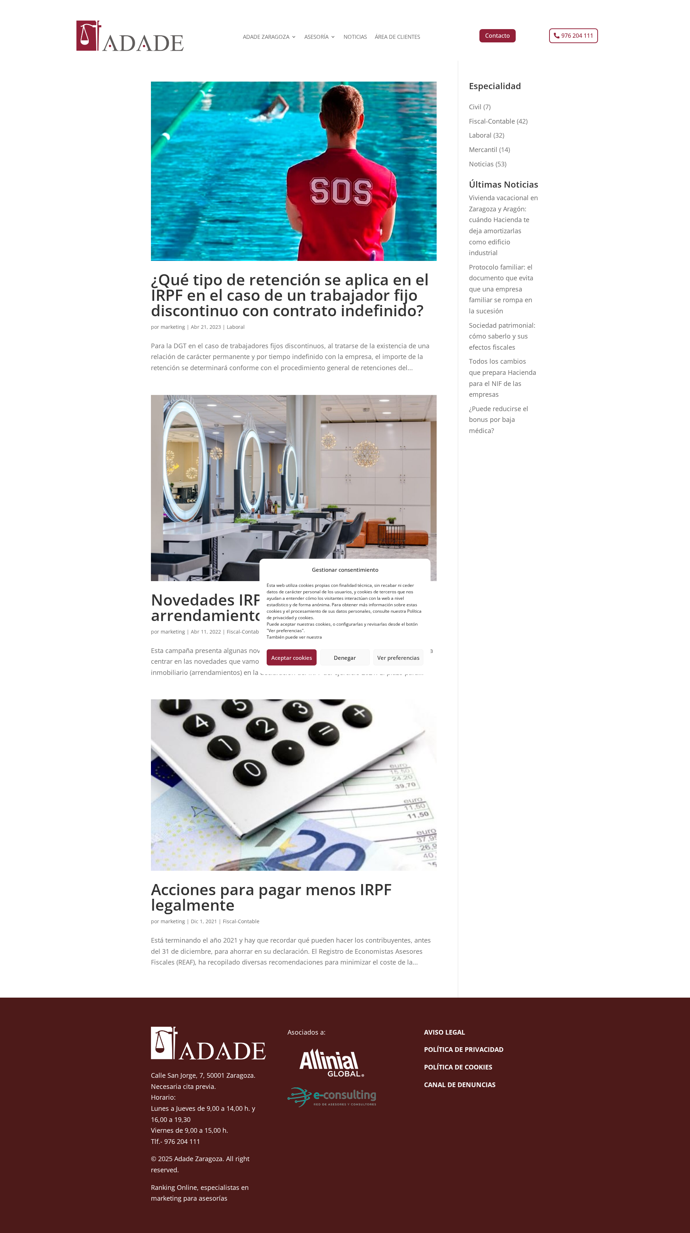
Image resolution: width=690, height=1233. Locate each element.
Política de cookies (458, 1067)
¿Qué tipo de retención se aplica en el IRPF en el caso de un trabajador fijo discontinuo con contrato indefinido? (290, 295)
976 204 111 (577, 36)
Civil (475, 106)
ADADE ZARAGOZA (266, 37)
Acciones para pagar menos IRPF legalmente (271, 897)
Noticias (481, 164)
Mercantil (483, 149)
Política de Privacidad (463, 1049)
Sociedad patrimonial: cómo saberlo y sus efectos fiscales (502, 336)
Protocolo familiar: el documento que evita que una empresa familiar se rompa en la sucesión (501, 289)
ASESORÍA (316, 37)
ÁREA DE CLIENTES (397, 37)
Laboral (236, 326)
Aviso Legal (444, 1032)
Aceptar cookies (291, 657)
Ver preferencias (398, 657)
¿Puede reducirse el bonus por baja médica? (498, 419)
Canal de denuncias (460, 1084)
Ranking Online (174, 1187)
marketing (173, 326)
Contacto (497, 36)
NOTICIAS (355, 37)
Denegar (345, 657)
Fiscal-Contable (245, 631)
